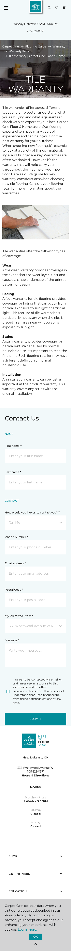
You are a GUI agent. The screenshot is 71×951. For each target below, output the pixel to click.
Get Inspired (19, 873)
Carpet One (10, 46)
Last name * (13, 472)
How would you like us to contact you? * (32, 512)
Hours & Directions (35, 775)
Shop (13, 856)
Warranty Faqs (19, 51)
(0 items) (64, 7)
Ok (35, 936)
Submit (35, 719)
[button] (49, 8)
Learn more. (27, 929)
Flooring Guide (35, 46)
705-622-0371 (35, 31)
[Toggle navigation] (5, 7)
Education (18, 891)
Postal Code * (14, 589)
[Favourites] (56, 8)
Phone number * (16, 537)
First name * (13, 445)
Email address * (15, 563)
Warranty (58, 46)
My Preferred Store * (19, 616)
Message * (12, 640)
